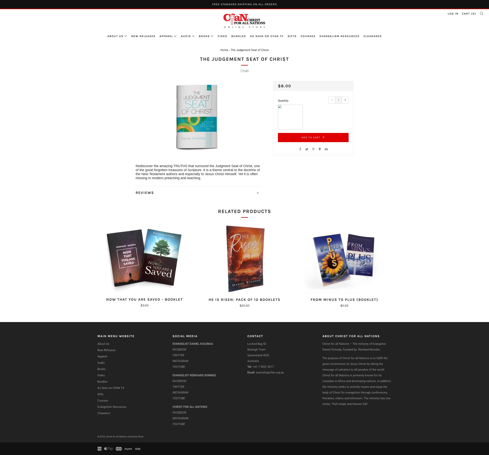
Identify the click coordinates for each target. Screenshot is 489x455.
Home (224, 50)
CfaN (244, 71)
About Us (115, 36)
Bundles (238, 36)
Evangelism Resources (339, 36)
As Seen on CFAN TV (267, 36)
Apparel (166, 36)
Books (204, 36)
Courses (308, 36)
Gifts (292, 36)
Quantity (283, 100)
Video (222, 36)
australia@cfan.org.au (270, 372)
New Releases (143, 36)
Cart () (469, 13)
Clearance (373, 36)
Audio (186, 36)
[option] (198, 117)
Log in (453, 13)
